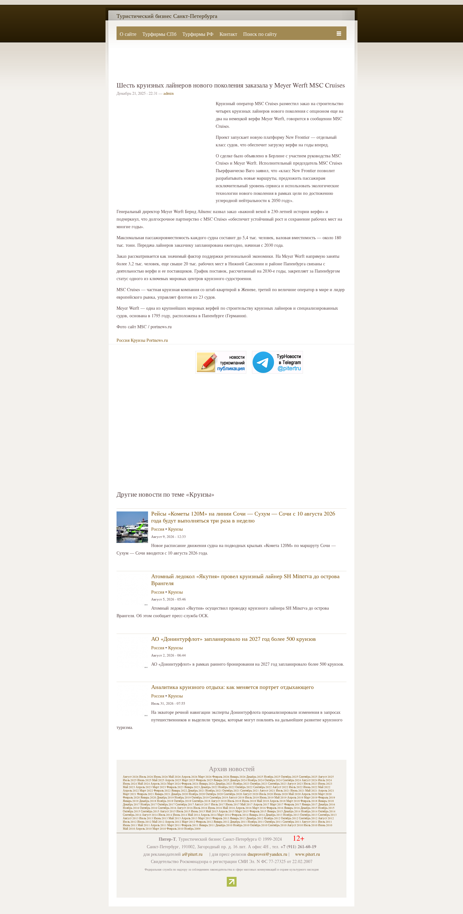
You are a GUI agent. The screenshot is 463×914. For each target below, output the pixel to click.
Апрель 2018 (278, 801)
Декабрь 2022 (209, 787)
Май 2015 (212, 811)
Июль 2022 (296, 787)
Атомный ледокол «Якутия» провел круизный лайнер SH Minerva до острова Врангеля (245, 579)
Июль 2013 (146, 818)
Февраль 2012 (204, 822)
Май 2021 (311, 791)
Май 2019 (280, 797)
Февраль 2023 (175, 787)
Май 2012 (158, 822)
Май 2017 (246, 804)
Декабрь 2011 (238, 822)
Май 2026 (175, 777)
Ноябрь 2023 (241, 784)
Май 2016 (229, 808)
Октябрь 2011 (273, 822)
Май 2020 (295, 794)
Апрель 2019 (295, 797)
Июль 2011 (325, 822)
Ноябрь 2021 (213, 791)
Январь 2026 (238, 777)
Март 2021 (129, 794)
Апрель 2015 (227, 811)
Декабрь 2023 (223, 784)
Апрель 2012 (173, 822)
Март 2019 (310, 797)
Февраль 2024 (189, 784)
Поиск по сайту (260, 34)
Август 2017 (202, 804)
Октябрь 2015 (131, 811)
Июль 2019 (252, 797)
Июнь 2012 (144, 822)
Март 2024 (174, 784)
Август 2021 (267, 791)
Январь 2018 (326, 801)
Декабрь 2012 (254, 818)
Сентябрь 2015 (150, 811)
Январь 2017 (309, 804)
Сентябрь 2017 (184, 804)
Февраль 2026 (220, 777)
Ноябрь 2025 (272, 777)
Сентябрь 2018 (201, 801)
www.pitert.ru (307, 854)
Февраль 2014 (240, 815)
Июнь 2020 (281, 794)
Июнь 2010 (325, 825)
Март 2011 (174, 825)
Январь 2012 (221, 822)
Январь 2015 (275, 811)
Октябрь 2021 (231, 791)
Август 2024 (309, 780)
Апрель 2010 (144, 829)
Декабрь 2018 (147, 801)
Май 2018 (263, 801)
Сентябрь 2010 (277, 825)
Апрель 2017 (261, 804)
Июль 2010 (310, 825)
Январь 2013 (238, 818)
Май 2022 (324, 787)
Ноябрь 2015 (326, 808)
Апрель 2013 (189, 818)
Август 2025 (326, 777)
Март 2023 (159, 787)
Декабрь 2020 (179, 794)
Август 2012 (326, 818)
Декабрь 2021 (196, 791)
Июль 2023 (310, 784)
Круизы (138, 340)
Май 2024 (144, 784)
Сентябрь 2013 (327, 815)
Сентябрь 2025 (308, 777)
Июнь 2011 (130, 825)
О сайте (128, 34)
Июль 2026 (146, 777)
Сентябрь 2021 (249, 791)
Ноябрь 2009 (192, 829)
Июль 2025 (130, 780)
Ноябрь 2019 (182, 797)
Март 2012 (188, 822)
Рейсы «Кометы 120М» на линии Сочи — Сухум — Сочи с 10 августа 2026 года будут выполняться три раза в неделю (243, 517)
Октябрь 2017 (166, 804)
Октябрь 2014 (326, 811)
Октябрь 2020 (214, 794)
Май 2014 (194, 815)
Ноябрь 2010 (241, 825)
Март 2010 (159, 829)
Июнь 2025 (144, 780)
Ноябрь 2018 (165, 801)
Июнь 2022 (310, 787)
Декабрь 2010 (223, 825)
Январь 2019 (131, 801)
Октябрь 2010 (258, 825)
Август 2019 (236, 797)
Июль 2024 (325, 780)
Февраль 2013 (220, 818)
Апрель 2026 (189, 777)
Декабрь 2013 (274, 815)
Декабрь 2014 (291, 811)
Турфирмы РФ (198, 34)
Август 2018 (219, 801)
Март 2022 (146, 791)
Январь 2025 (221, 780)
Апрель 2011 (159, 825)
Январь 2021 (162, 794)
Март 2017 (276, 804)
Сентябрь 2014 (132, 815)
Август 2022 (280, 787)
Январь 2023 (192, 787)
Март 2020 (325, 794)
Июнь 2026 (161, 777)
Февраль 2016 (274, 808)
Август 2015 (168, 811)
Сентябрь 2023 (277, 784)
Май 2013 (175, 818)
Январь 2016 (292, 808)
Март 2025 (188, 780)
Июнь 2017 (233, 804)
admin (168, 93)
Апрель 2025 (173, 780)
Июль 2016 (200, 808)
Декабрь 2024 (238, 780)
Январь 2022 (179, 791)
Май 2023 (129, 787)
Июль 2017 (218, 804)
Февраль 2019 (326, 797)
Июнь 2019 (267, 797)
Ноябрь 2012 (272, 818)
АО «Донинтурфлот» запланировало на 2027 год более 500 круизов (233, 638)
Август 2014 (150, 815)
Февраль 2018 (308, 801)
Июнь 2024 (130, 784)
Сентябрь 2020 (233, 794)
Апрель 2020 (309, 794)
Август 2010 (295, 825)
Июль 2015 (183, 811)
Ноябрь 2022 (226, 787)
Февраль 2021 (145, 794)
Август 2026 (131, 777)
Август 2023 (295, 784)
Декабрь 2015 (308, 808)
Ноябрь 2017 (148, 804)
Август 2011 (309, 822)
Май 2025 (158, 780)
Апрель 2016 (244, 808)
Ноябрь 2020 (197, 794)
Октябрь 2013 (308, 815)
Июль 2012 (130, 822)
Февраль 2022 (162, 791)
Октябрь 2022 (244, 787)
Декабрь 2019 (165, 797)
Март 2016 (259, 808)
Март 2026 (205, 777)
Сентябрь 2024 (292, 780)
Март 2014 (224, 815)
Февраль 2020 (131, 797)
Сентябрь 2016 (167, 808)
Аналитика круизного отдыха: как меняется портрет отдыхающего (232, 687)
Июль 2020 (266, 794)
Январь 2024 (207, 784)
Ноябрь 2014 (309, 811)
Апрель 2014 (209, 815)
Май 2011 (144, 825)
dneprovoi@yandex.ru (267, 854)
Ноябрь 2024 (256, 780)
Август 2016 (185, 808)
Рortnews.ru (157, 340)
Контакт (228, 34)
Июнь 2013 (161, 818)
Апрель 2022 (131, 791)
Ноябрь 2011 (256, 822)
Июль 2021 (283, 791)
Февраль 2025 (204, 780)
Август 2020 (251, 794)
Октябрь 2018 (182, 801)
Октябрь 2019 (200, 797)
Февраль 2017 (292, 804)
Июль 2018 (234, 801)
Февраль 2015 (257, 811)
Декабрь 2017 (131, 804)
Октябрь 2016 (148, 808)
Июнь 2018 (249, 801)
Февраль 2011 (189, 825)
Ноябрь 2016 (131, 808)
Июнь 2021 (297, 791)
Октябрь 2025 (289, 777)
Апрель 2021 (326, 791)
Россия (123, 340)
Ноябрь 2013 (291, 815)
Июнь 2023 (325, 784)
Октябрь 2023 (258, 784)
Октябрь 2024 (273, 780)
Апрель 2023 (144, 787)
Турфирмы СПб (159, 34)
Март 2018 (293, 801)
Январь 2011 (207, 825)
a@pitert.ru (192, 854)
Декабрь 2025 (254, 777)
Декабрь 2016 (326, 804)
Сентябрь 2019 (218, 797)
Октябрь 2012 (289, 818)
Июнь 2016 (215, 808)
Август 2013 (131, 818)
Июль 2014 (165, 815)
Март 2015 (242, 811)
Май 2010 (129, 829)
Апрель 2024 (159, 784)
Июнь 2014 (180, 815)
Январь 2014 (257, 815)
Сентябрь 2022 (262, 787)
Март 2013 (205, 818)
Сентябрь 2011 (292, 822)
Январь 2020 (148, 797)
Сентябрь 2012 (308, 818)
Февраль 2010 (175, 829)
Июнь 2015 (198, 811)
